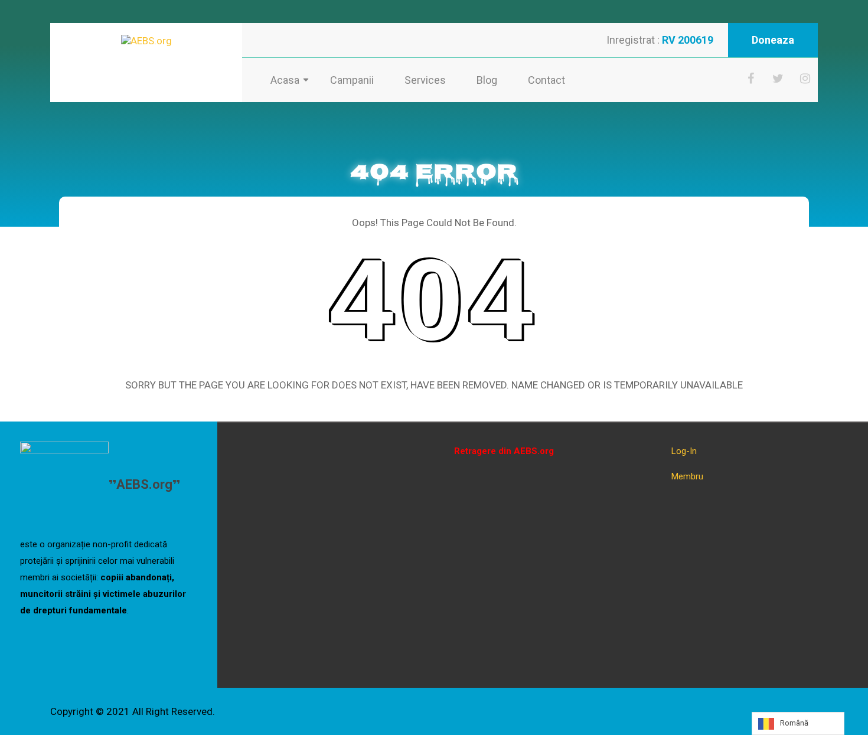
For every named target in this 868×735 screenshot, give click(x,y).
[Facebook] (751, 78)
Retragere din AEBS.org (504, 451)
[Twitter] (778, 78)
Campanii (352, 80)
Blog (487, 80)
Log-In (684, 451)
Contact (546, 80)
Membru (687, 476)
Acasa (284, 80)
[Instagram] (805, 78)
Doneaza (773, 40)
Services (425, 80)
